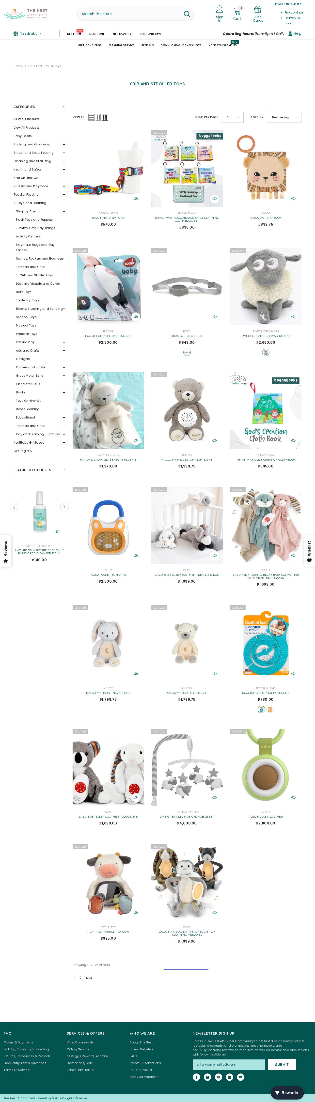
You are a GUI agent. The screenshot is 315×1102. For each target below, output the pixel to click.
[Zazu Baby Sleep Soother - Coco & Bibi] (108, 767)
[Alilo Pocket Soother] (265, 767)
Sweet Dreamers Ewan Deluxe (265, 335)
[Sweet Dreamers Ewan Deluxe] (265, 286)
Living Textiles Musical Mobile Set (187, 816)
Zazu (187, 570)
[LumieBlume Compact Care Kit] (39, 511)
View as (79, 117)
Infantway (187, 213)
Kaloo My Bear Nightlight (187, 692)
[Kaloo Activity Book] (265, 168)
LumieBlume (39, 546)
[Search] (135, 14)
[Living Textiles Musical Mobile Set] (187, 767)
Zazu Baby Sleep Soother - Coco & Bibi (108, 816)
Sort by (257, 117)
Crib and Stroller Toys (44, 66)
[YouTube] (240, 1077)
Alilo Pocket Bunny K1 (108, 574)
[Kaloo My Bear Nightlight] (187, 643)
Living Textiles (187, 812)
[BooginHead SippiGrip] (108, 168)
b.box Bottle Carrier (187, 335)
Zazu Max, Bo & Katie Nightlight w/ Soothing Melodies (187, 933)
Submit (282, 1064)
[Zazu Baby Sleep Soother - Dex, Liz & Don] (187, 525)
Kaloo (265, 213)
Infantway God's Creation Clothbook (266, 459)
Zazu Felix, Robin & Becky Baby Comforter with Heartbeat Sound (266, 576)
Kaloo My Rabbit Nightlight (108, 692)
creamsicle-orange (270, 709)
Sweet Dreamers (265, 331)
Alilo (108, 570)
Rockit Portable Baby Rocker (108, 335)
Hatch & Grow (108, 455)
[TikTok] (229, 1077)
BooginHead (108, 213)
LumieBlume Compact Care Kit (39, 550)
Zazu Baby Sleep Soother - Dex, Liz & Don (187, 574)
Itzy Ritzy (108, 927)
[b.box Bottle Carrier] (187, 286)
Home (18, 66)
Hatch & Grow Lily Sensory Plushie (108, 459)
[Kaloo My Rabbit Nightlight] (108, 643)
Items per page (206, 117)
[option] (39, 522)
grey (265, 352)
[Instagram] (207, 1077)
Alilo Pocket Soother (266, 816)
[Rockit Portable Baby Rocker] (108, 286)
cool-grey (187, 352)
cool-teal (261, 709)
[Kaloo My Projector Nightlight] (187, 410)
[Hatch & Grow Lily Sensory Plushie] (108, 410)
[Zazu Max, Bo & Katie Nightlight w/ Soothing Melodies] (187, 882)
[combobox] (129, 14)
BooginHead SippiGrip (108, 217)
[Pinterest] (218, 1077)
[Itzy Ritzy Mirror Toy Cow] (108, 882)
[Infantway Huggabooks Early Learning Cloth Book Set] (187, 168)
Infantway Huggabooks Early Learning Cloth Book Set (187, 219)
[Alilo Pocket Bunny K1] (108, 525)
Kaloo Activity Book (266, 217)
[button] (39, 136)
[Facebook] (196, 1077)
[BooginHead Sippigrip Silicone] (265, 643)
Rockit (108, 331)
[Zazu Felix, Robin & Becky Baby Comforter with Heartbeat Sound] (265, 525)
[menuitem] (39, 119)
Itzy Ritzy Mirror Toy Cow (108, 931)
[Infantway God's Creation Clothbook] (265, 410)
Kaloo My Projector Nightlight (186, 459)
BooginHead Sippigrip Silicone (265, 692)
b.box (187, 331)
